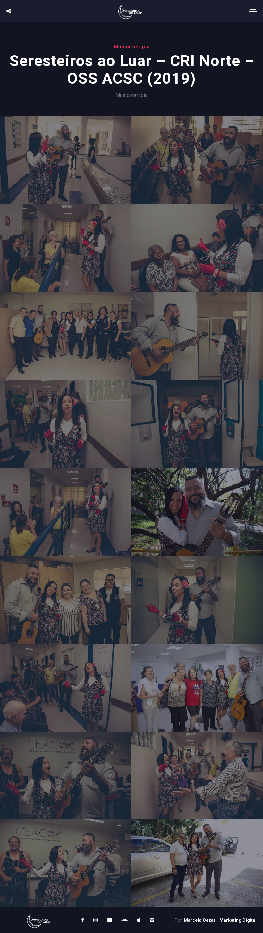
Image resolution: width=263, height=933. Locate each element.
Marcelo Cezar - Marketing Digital (220, 920)
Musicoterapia (131, 95)
